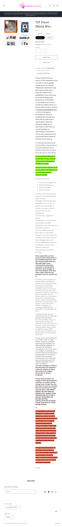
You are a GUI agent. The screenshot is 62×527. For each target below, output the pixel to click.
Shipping (37, 44)
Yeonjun (49, 34)
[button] (4, 5)
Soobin (40, 34)
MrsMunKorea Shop (12, 523)
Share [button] (38, 468)
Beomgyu (40, 37)
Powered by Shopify (22, 523)
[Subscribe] (34, 492)
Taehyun (49, 37)
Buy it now (46, 62)
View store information (43, 73)
